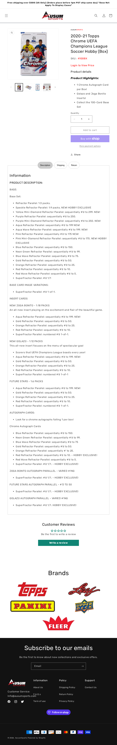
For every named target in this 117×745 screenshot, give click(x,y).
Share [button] (77, 154)
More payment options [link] (90, 146)
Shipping (60, 165)
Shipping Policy (67, 687)
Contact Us (91, 687)
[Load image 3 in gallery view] (37, 87)
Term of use (39, 701)
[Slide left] (11, 87)
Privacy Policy (66, 701)
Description (45, 165)
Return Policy (66, 694)
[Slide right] (55, 87)
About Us (38, 687)
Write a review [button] (58, 542)
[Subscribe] (82, 666)
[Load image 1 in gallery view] (19, 87)
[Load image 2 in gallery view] (28, 87)
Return (74, 165)
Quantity (75, 113)
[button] (6, 15)
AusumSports (21, 738)
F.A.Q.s (37, 694)
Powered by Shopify (37, 738)
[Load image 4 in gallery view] (47, 87)
